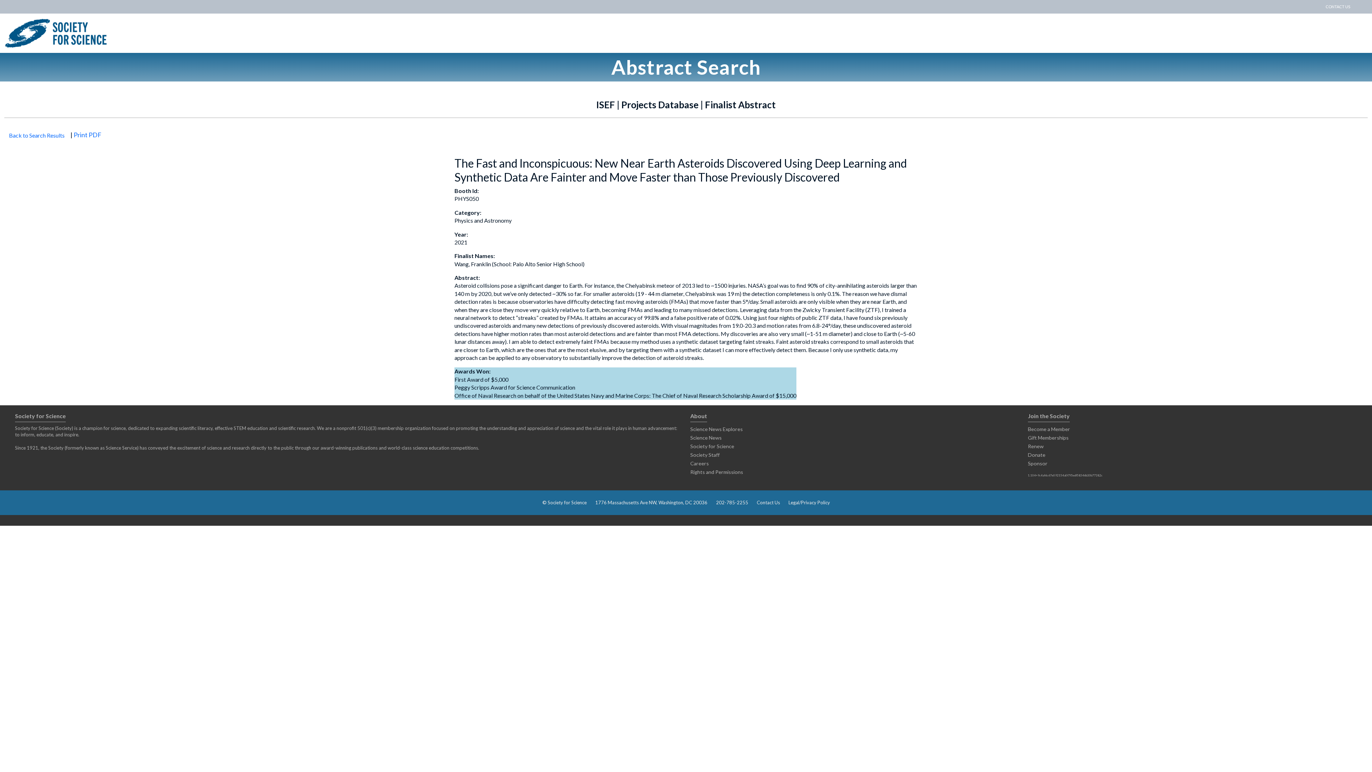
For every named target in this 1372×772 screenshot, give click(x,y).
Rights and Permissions (716, 472)
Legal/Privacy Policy (809, 502)
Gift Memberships (1048, 438)
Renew (1036, 446)
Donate (1036, 455)
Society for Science (712, 446)
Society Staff (705, 455)
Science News (706, 438)
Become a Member (1049, 429)
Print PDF (87, 135)
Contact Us (768, 502)
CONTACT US (1338, 6)
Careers (699, 463)
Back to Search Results (37, 135)
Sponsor (1038, 463)
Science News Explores (716, 429)
